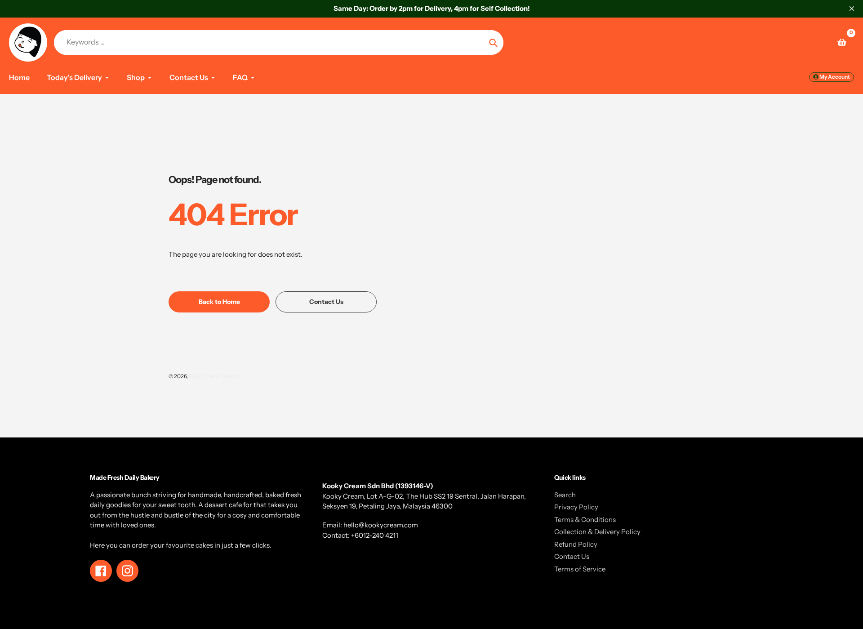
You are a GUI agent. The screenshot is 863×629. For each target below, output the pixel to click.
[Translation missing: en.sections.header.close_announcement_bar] (851, 8)
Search (565, 495)
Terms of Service (579, 569)
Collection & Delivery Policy (597, 531)
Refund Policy (575, 544)
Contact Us (571, 556)
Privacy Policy (576, 507)
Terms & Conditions (585, 519)
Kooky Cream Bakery (214, 376)
